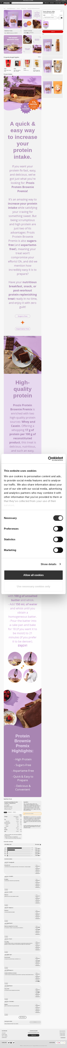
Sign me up (33, 1035)
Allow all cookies (33, 575)
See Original (6, 904)
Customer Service (4, 1037)
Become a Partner (4, 1034)
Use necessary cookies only (33, 586)
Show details (48, 564)
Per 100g (5, 812)
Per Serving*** (10, 812)
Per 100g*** (14, 812)
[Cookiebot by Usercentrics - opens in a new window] (48, 459)
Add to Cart (52, 31)
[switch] (58, 528)
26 (32, 849)
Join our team (3, 1033)
